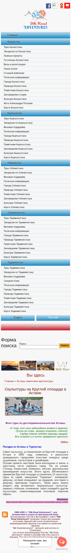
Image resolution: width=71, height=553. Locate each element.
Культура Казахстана (15, 99)
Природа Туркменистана (17, 239)
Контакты (35, 326)
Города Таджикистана (15, 289)
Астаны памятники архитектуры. (35, 381)
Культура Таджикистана (16, 307)
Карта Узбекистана (14, 207)
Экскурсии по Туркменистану (19, 222)
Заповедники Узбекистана (18, 198)
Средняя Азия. (12, 281)
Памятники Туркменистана (18, 244)
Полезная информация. (17, 131)
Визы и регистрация (15, 64)
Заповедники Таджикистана (19, 302)
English (18, 317)
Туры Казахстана (13, 47)
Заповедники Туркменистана (19, 248)
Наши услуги (10, 68)
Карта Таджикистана (15, 311)
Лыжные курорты (13, 55)
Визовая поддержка (14, 127)
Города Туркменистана (16, 235)
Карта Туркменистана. (16, 257)
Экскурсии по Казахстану (17, 51)
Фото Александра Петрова (18, 103)
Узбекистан (14, 162)
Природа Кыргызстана (16, 140)
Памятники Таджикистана (17, 298)
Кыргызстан (15, 113)
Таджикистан (15, 262)
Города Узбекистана (15, 185)
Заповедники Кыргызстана (18, 149)
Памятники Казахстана (16, 90)
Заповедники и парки (15, 94)
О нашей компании (14, 73)
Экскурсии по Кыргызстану (18, 123)
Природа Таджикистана (16, 294)
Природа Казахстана (15, 86)
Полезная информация (16, 77)
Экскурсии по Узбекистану (18, 172)
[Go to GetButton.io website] (62, 549)
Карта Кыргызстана (14, 157)
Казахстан (14, 41)
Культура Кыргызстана (16, 153)
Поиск (22, 343)
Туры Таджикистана (14, 268)
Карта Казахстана (13, 107)
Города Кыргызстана (15, 136)
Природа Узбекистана (16, 190)
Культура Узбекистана (16, 203)
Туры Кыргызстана (14, 118)
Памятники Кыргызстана (17, 144)
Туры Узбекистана (13, 168)
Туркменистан (16, 212)
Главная (13, 35)
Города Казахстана (14, 81)
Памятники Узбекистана (17, 194)
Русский (53, 317)
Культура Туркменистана (17, 252)
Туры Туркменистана (15, 218)
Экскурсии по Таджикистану (19, 272)
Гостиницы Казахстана (16, 60)
